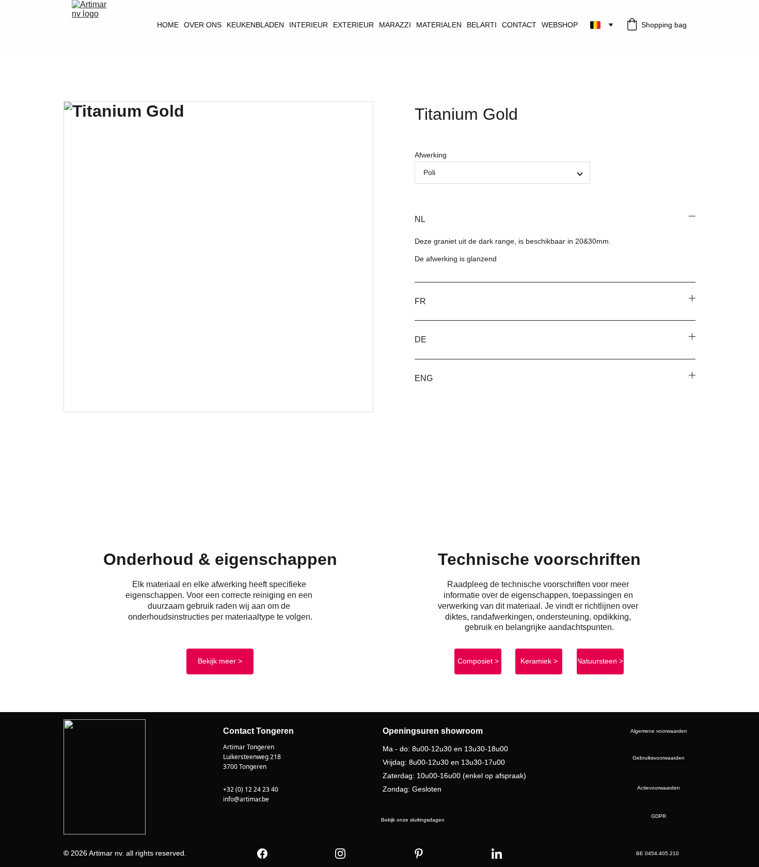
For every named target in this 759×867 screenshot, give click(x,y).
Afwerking (431, 155)
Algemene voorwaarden (658, 731)
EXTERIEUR (353, 25)
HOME (168, 25)
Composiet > (478, 661)
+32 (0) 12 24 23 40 (250, 789)
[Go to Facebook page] (262, 853)
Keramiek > (539, 661)
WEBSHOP (560, 25)
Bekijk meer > (220, 661)
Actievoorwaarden (658, 788)
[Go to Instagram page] (340, 853)
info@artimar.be (246, 799)
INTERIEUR (308, 25)
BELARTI (482, 25)
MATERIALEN (439, 25)
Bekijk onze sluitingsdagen (413, 820)
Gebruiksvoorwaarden (658, 758)
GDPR (658, 816)
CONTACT (519, 25)
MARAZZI (395, 25)
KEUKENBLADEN (255, 25)
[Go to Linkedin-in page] (497, 853)
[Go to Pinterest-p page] (419, 853)
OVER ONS (203, 25)
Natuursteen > (600, 661)
